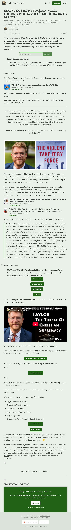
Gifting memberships (15, 408)
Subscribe (57, 3)
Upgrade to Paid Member (16, 401)
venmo (40, 419)
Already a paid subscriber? (35, 507)
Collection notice (43, 517)
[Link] (1, 101)
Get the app (44, 522)
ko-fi (21, 419)
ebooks (18, 415)
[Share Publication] (49, 3)
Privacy (31, 517)
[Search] (46, 3)
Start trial (35, 503)
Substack (27, 526)
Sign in (65, 3)
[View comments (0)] (12, 33)
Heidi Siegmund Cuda (13, 28)
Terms (36, 517)
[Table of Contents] (2, 265)
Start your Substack (31, 522)
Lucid (43, 187)
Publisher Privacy (45, 516)
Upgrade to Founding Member (18, 405)
